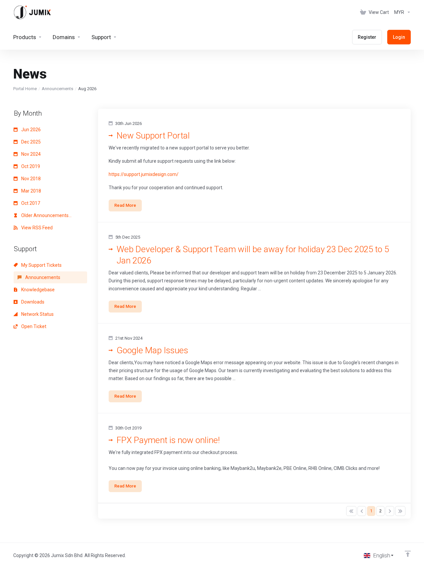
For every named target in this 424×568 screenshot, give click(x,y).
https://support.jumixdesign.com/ (144, 174)
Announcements (57, 88)
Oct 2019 (30, 166)
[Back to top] (407, 553)
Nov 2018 (30, 178)
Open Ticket (33, 326)
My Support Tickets (41, 265)
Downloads (32, 302)
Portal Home (25, 88)
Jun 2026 (30, 129)
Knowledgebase (37, 289)
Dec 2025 (30, 141)
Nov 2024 (30, 154)
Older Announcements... (46, 215)
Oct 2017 (30, 203)
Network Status (37, 314)
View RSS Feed (36, 227)
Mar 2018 (30, 191)
